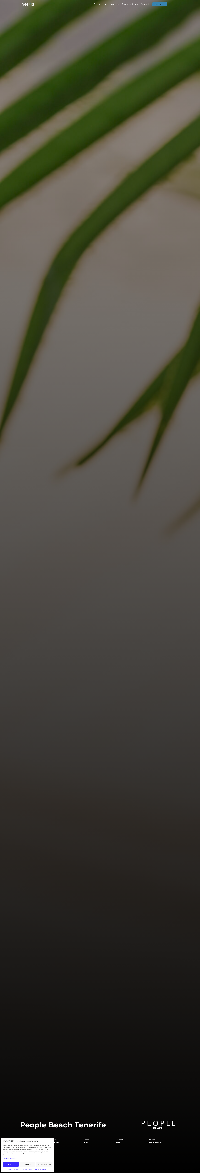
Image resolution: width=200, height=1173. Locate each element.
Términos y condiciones (40, 1169)
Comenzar (158, 4)
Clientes (55, 1142)
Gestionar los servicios (10, 1158)
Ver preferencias (44, 1164)
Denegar (27, 1164)
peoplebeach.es (155, 1142)
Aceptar (11, 1164)
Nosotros (114, 4)
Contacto (145, 4)
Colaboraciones (130, 4)
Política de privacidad (26, 1169)
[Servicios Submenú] (105, 4)
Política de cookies (13, 1169)
